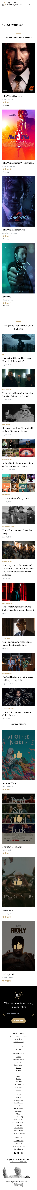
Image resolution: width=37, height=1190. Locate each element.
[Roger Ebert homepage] (12, 4)
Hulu (18, 1073)
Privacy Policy (18, 1186)
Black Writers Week (18, 1122)
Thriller (18, 1090)
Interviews (18, 1111)
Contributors (18, 1149)
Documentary (18, 1065)
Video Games (18, 1119)
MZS (18, 1106)
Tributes (18, 1114)
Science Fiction (18, 1084)
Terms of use (18, 1184)
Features (18, 1125)
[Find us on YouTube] (18, 1153)
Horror (18, 1071)
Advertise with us (18, 1146)
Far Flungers (18, 1108)
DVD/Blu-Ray (18, 1117)
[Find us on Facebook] (15, 1153)
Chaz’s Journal (18, 1100)
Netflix (18, 1079)
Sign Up (18, 1049)
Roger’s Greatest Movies (18, 1036)
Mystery (18, 1076)
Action (18, 1057)
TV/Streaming (18, 1128)
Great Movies (18, 1103)
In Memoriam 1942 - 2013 (18, 1162)
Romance (18, 1082)
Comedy (19, 1062)
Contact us (18, 1143)
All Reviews (18, 1039)
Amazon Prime (18, 1059)
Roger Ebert (18, 1130)
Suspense (18, 1087)
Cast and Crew (18, 1042)
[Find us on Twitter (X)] (22, 1153)
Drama (18, 1068)
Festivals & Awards (18, 1133)
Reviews (18, 1097)
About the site (18, 1141)
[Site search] (30, 4)
